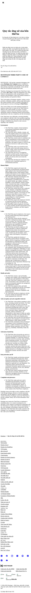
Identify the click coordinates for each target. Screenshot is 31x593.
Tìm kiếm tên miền (5, 473)
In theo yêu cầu (4, 500)
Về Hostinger (4, 534)
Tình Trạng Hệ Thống (6, 524)
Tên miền (3, 486)
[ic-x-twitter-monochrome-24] (17, 556)
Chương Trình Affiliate (6, 514)
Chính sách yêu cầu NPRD (7, 569)
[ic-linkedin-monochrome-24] (2, 556)
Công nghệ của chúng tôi (7, 536)
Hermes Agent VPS (6, 463)
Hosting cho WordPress (6, 447)
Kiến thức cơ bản (5, 544)
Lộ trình (3, 522)
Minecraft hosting (5, 461)
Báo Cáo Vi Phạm (5, 550)
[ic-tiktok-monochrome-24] (2, 560)
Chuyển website (5, 504)
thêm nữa (14, 579)
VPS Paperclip (4, 468)
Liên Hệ (3, 548)
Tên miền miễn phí (5, 477)
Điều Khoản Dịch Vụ (21, 571)
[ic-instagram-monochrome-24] (12, 556)
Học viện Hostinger (5, 546)
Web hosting (4, 442)
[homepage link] (3, 3)
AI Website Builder (5, 493)
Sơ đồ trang (3, 528)
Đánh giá (3, 512)
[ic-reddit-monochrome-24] (28, 556)
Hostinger (3, 436)
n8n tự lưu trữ (4, 451)
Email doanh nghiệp (6, 453)
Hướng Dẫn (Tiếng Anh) (7, 542)
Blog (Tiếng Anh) (5, 538)
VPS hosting (4, 449)
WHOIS (3, 479)
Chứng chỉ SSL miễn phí (7, 482)
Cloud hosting (4, 455)
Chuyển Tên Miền (5, 484)
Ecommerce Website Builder (8, 496)
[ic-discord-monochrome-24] (7, 560)
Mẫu (2, 498)
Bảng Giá (3, 509)
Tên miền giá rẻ (5, 475)
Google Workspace (5, 470)
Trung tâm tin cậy (5, 526)
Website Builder (5, 491)
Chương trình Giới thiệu (7, 518)
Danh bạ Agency (5, 520)
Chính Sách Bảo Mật (21, 569)
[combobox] (8, 67)
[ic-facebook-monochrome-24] (7, 556)
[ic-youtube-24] (23, 556)
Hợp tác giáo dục (5, 516)
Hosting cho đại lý (5, 459)
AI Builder (3, 489)
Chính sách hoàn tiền (6, 571)
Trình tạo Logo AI (5, 502)
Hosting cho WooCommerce (8, 457)
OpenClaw (3, 465)
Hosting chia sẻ (4, 445)
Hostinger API (4, 506)
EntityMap (3, 530)
